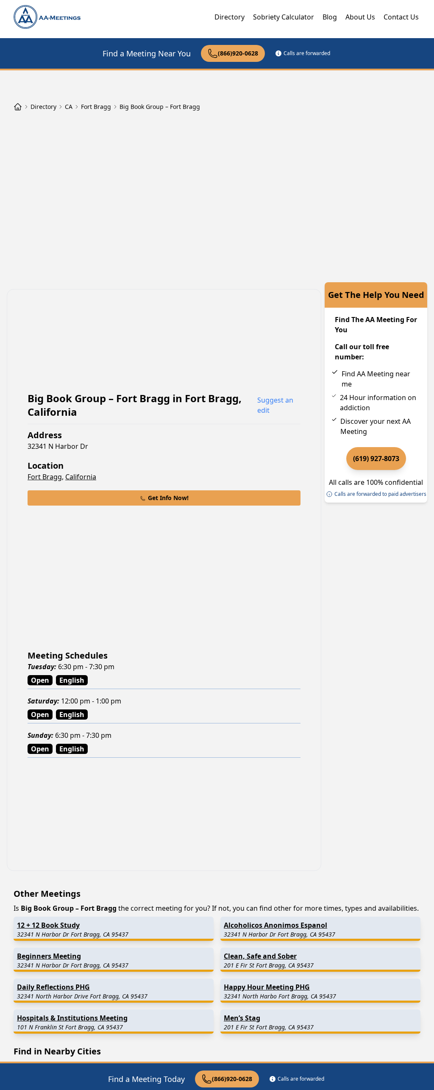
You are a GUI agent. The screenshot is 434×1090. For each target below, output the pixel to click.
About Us (360, 17)
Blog (330, 17)
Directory (229, 17)
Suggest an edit (275, 405)
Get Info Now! (168, 498)
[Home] (18, 107)
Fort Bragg (45, 476)
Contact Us (401, 17)
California (80, 476)
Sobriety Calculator (283, 17)
